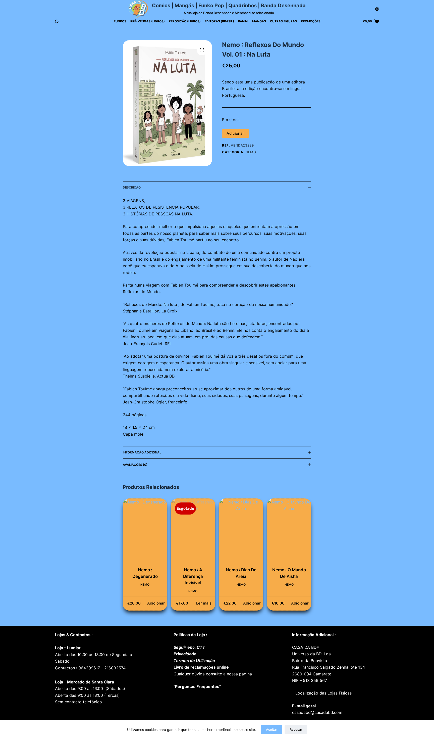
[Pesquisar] (57, 21)
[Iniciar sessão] (377, 9)
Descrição (132, 187)
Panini (243, 21)
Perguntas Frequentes (197, 686)
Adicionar (235, 133)
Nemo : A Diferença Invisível (193, 576)
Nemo (250, 152)
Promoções (310, 21)
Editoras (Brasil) (219, 21)
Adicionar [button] (156, 603)
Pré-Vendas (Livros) (147, 21)
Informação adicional (142, 452)
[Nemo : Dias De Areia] (241, 531)
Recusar (296, 729)
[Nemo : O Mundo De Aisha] (289, 531)
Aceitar (271, 729)
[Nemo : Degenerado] (145, 531)
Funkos (120, 21)
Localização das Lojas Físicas (323, 693)
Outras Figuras (283, 21)
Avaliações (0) (135, 465)
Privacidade (185, 653)
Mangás (259, 21)
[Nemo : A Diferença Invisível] (193, 531)
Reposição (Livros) (185, 21)
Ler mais (203, 603)
